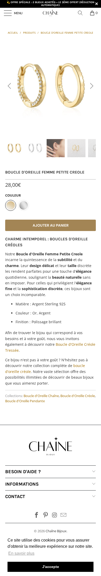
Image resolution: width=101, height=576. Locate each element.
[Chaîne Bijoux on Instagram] (55, 515)
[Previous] (10, 86)
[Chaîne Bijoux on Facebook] (37, 515)
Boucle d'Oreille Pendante (25, 401)
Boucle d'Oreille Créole (77, 396)
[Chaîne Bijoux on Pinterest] (46, 515)
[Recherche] (82, 13)
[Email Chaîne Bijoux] (64, 515)
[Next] (91, 86)
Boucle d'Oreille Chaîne (41, 396)
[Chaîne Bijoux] (50, 13)
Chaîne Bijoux (56, 531)
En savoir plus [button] (21, 553)
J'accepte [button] (50, 567)
